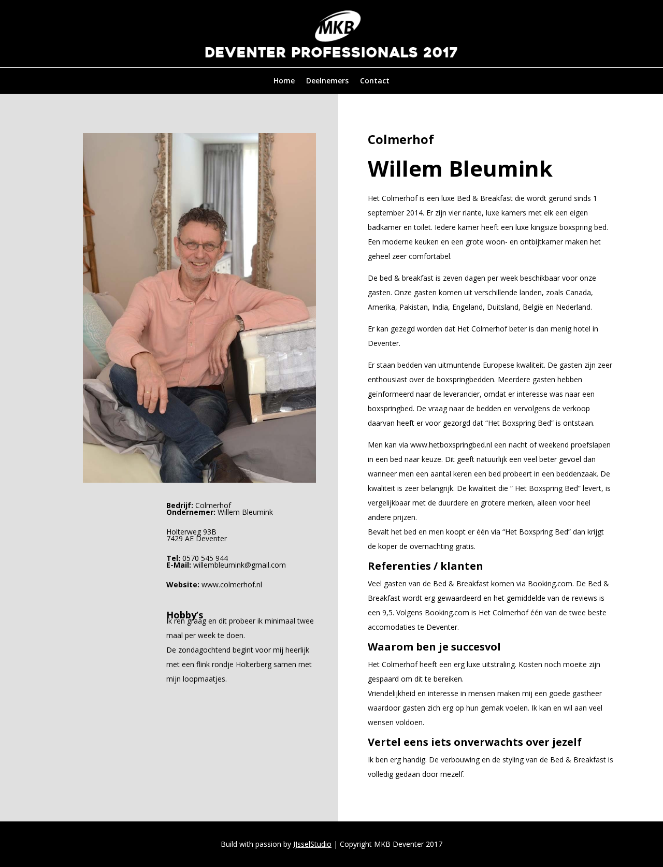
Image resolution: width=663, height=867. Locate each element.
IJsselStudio (312, 844)
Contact (375, 81)
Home (284, 81)
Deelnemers (327, 81)
